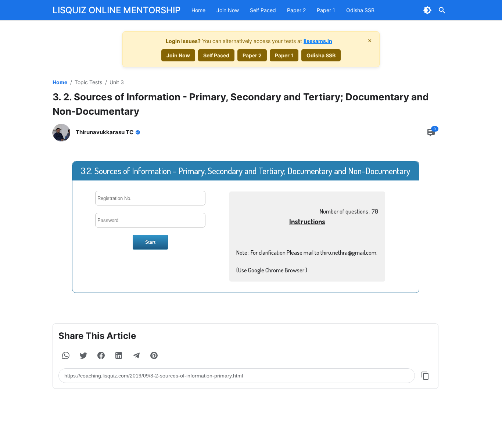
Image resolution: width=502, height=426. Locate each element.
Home (198, 10)
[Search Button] (442, 10)
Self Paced (263, 10)
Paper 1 (326, 10)
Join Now (227, 10)
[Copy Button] (425, 375)
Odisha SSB (360, 10)
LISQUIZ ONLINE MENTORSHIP (116, 10)
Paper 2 (296, 10)
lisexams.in (318, 41)
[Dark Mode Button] (427, 10)
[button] (65, 355)
